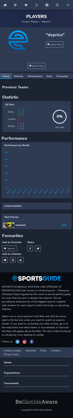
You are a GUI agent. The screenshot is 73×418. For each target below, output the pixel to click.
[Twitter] (38, 248)
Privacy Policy (11, 354)
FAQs (43, 350)
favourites (62, 76)
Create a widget (12, 350)
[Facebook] (30, 248)
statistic (18, 76)
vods (49, 76)
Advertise (30, 350)
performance (35, 76)
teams (6, 76)
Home (25, 21)
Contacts (56, 350)
